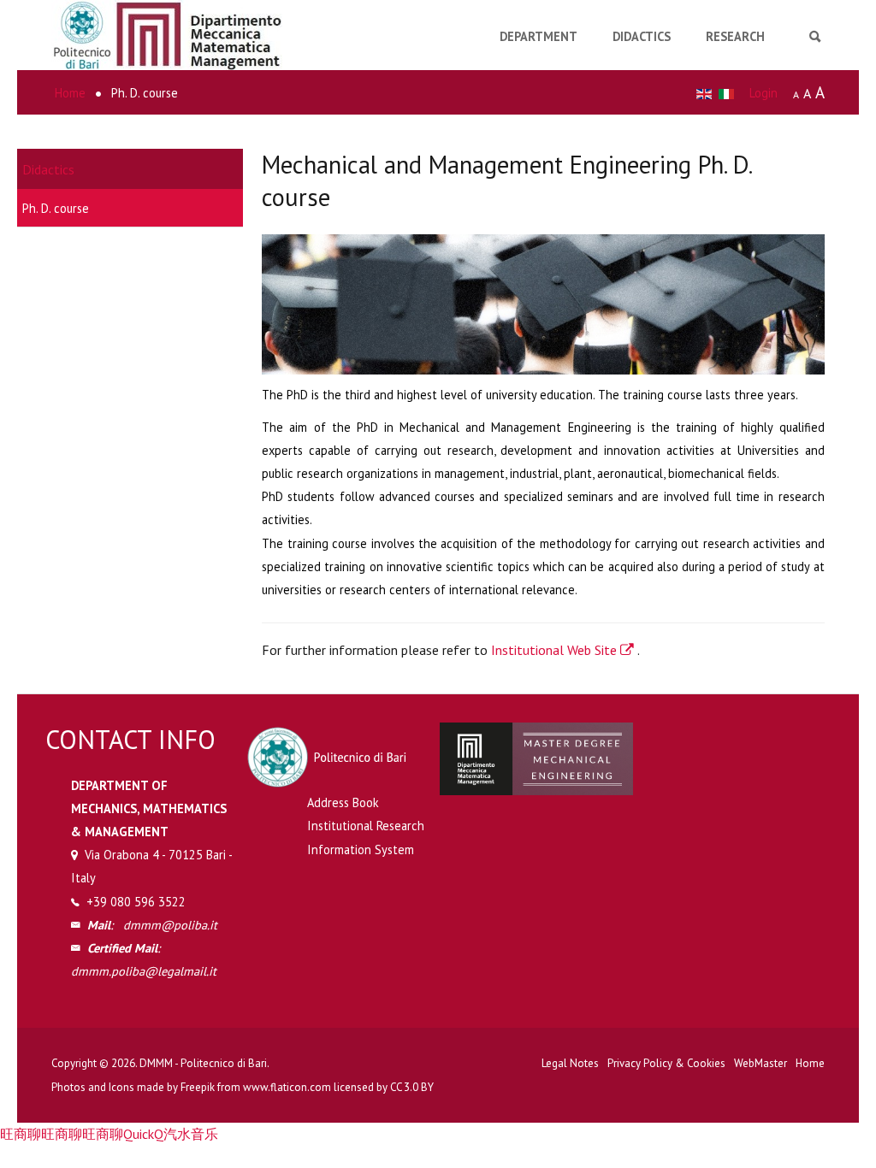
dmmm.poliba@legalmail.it (143, 971)
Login (763, 93)
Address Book (343, 802)
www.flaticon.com (287, 1087)
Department (538, 36)
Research (735, 36)
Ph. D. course (55, 208)
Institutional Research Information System (365, 837)
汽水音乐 (190, 1133)
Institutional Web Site (555, 649)
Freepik (198, 1087)
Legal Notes (570, 1063)
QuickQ (143, 1133)
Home (810, 1063)
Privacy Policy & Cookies (666, 1063)
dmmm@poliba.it (170, 925)
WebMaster (760, 1063)
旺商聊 (20, 1133)
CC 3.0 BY (412, 1087)
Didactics (642, 36)
